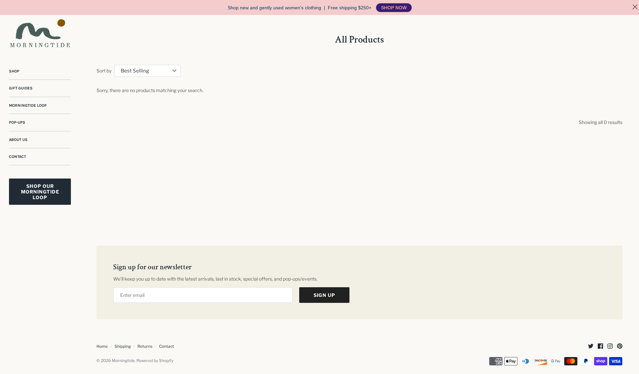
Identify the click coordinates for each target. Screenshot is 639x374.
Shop (14, 71)
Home (102, 346)
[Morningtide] (40, 33)
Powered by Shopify (154, 360)
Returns (144, 346)
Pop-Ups (17, 122)
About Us (18, 139)
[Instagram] (610, 346)
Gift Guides (21, 88)
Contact (17, 156)
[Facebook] (600, 346)
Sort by (104, 70)
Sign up (324, 295)
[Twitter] (590, 346)
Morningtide (123, 360)
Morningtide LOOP (28, 105)
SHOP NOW (394, 7)
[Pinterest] (619, 346)
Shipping (122, 346)
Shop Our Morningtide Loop (40, 191)
